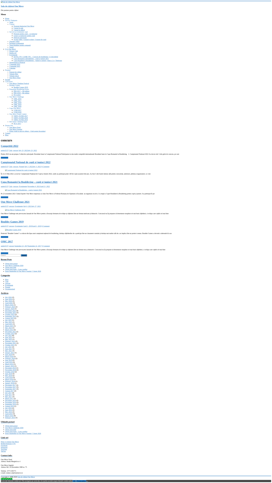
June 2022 (8, 337)
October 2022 (9, 333)
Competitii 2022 (14, 64)
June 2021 (8, 349)
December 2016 (10, 400)
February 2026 (10, 307)
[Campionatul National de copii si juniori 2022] (21, 170)
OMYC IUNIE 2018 (21, 118)
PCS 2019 (17, 95)
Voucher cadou (14, 41)
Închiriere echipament (16, 43)
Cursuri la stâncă (19, 30)
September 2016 (10, 404)
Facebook (4, 445)
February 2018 (10, 381)
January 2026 (9, 309)
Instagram (4, 447)
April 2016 (8, 414)
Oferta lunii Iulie (10, 267)
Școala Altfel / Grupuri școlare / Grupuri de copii (30, 39)
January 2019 (9, 366)
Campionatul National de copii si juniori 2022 (25, 162)
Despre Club (13, 51)
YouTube (4, 449)
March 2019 (9, 364)
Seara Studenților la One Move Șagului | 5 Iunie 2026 (23, 271)
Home (7, 18)
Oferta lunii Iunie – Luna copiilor (16, 269)
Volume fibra (13, 74)
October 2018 (9, 372)
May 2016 (8, 412)
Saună (11, 47)
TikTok (3, 451)
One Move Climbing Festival (19, 83)
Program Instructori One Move (24, 26)
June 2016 (8, 410)
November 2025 (10, 312)
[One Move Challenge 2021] (15, 210)
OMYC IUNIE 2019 (21, 120)
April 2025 (8, 324)
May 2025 (8, 322)
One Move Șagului (15, 129)
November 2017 (10, 387)
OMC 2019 (17, 104)
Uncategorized (10, 289)
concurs (15, 150)
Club (10, 150)
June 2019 (8, 360)
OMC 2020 (17, 106)
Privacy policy (81, 481)
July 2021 (8, 347)
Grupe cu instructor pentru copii (24, 36)
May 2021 (8, 351)
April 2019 (8, 362)
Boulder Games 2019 (21, 87)
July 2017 (8, 393)
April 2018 (8, 377)
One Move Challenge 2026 (14, 265)
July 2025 (8, 320)
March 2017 (9, 398)
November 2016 (10, 402)
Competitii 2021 (14, 66)
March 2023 (9, 330)
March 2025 (9, 326)
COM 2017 (17, 110)
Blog (6, 135)
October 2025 (9, 314)
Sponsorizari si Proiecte (17, 62)
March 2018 (9, 379)
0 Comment (45, 167)
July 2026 (8, 297)
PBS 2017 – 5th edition (21, 91)
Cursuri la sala (18, 28)
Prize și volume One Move (10, 442)
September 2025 (10, 316)
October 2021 (9, 345)
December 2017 (10, 385)
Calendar (12, 68)
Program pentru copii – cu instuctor (25, 34)
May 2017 (8, 397)
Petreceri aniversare (20, 38)
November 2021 (10, 343)
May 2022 (8, 339)
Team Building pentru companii (20, 45)
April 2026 (8, 303)
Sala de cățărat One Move (12, 6)
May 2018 (8, 376)
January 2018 (9, 383)
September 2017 (10, 389)
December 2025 (10, 311)
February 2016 (10, 418)
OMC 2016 (17, 99)
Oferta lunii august (11, 264)
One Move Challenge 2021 (15, 201)
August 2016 (9, 406)
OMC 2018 (17, 103)
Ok (74, 481)
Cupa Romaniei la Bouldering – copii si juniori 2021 (31, 59)
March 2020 (9, 356)
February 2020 (10, 358)
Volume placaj (14, 76)
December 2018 (10, 368)
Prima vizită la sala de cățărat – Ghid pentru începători (27, 131)
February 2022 (10, 341)
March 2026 (9, 305)
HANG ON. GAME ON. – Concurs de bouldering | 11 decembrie (36, 57)
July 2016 (8, 408)
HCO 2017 (17, 124)
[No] (87, 481)
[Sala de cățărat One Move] (10, 2)
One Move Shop (15, 78)
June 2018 (8, 374)
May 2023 (8, 328)
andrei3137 (4, 150)
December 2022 (10, 332)
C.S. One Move (10, 49)
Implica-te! (13, 53)
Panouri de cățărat (15, 72)
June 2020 (8, 355)
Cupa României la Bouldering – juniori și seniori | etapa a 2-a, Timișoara (38, 60)
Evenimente (13, 55)
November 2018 (10, 370)
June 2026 (8, 299)
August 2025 (9, 318)
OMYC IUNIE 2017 (21, 116)
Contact (7, 133)
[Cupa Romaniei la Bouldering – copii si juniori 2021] (23, 190)
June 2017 (8, 395)
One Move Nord (15, 127)
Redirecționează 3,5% (8, 444)
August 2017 (9, 391)
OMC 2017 (17, 101)
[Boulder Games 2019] (13, 230)
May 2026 (8, 301)
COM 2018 (17, 112)
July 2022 (8, 335)
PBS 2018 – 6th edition (21, 93)
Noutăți (7, 80)
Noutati (21, 167)
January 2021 (9, 353)
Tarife (11, 22)
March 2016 (9, 416)
